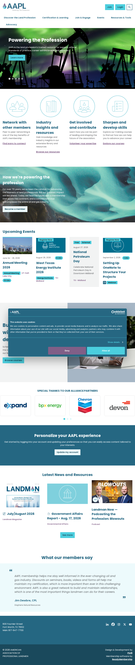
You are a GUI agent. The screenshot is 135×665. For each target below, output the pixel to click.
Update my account (67, 452)
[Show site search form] (129, 7)
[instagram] (119, 624)
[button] (9, 79)
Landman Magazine (12, 519)
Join (109, 7)
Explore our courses (113, 143)
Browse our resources (48, 151)
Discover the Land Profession (20, 17)
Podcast (96, 524)
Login (120, 7)
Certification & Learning (55, 17)
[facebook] (113, 624)
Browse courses (13, 360)
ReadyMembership (122, 659)
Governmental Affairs (57, 524)
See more (67, 535)
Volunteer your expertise (82, 143)
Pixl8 (129, 653)
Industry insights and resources (47, 127)
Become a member (15, 209)
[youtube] (130, 624)
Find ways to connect (14, 143)
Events (100, 17)
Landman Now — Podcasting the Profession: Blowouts (108, 514)
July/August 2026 (20, 514)
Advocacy (11, 24)
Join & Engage (82, 17)
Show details (114, 342)
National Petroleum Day (81, 256)
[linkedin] (107, 624)
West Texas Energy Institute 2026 (48, 267)
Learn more (17, 57)
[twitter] (125, 624)
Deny (67, 350)
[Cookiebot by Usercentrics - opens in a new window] (113, 312)
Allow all (106, 350)
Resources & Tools (121, 17)
